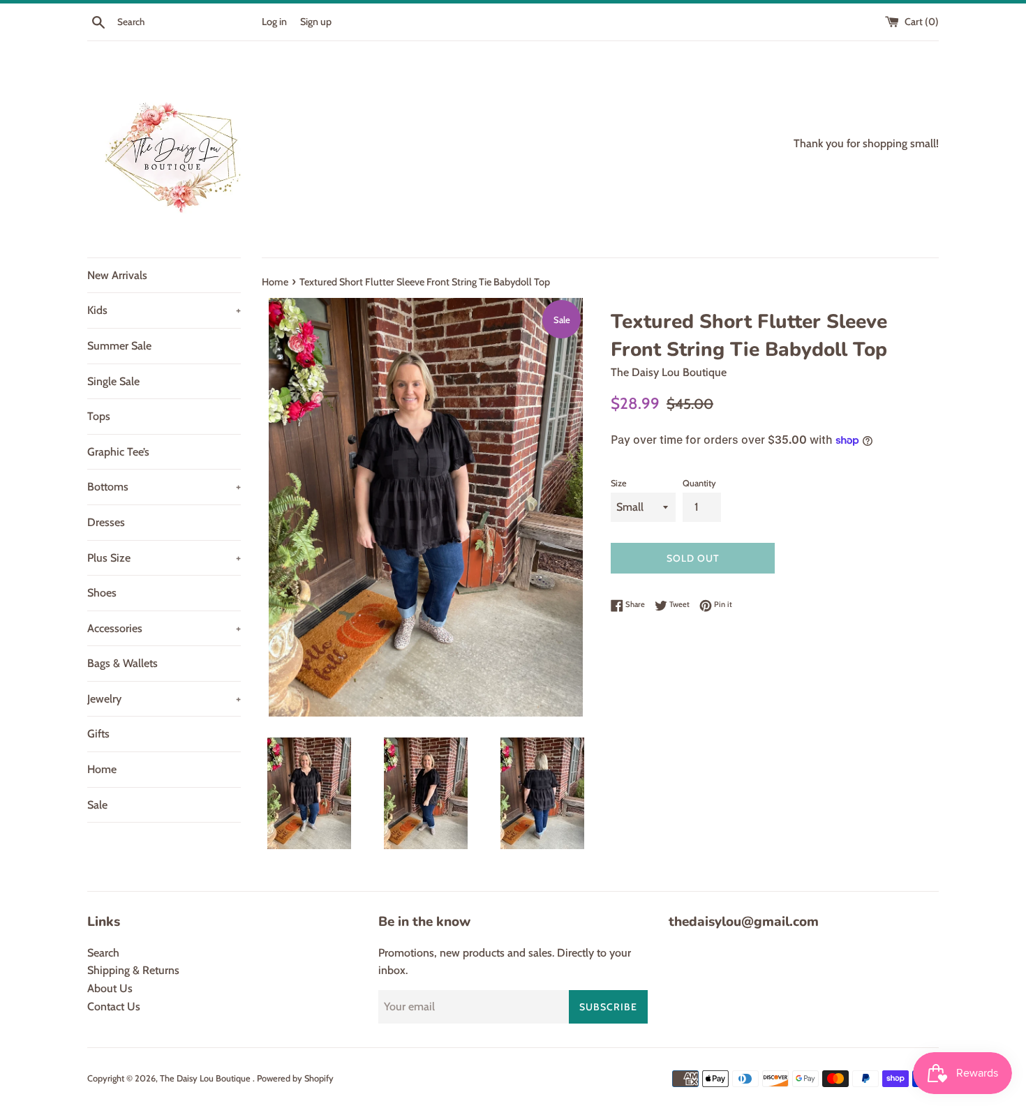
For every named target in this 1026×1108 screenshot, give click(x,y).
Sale (97, 804)
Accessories (164, 628)
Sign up (316, 21)
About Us (110, 988)
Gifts (98, 733)
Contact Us (113, 1006)
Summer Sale (119, 345)
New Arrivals (117, 275)
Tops (98, 416)
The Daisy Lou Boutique (206, 1078)
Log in (274, 21)
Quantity (699, 483)
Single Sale (113, 381)
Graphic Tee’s (118, 451)
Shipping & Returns (133, 970)
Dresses (106, 522)
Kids (164, 310)
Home (102, 769)
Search (103, 952)
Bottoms (164, 486)
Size (619, 483)
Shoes (102, 592)
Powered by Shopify (295, 1078)
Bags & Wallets (122, 663)
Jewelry (164, 698)
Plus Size (164, 557)
